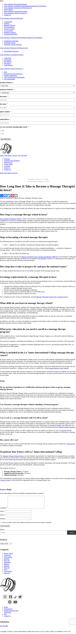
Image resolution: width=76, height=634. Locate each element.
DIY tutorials (8, 557)
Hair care (7, 560)
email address (5, 119)
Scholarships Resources (11, 51)
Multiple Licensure (10, 32)
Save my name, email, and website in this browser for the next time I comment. (27, 522)
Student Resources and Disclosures (11, 611)
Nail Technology (9, 27)
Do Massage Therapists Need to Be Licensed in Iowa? (51, 297)
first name (4, 96)
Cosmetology (8, 22)
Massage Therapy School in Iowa (13, 456)
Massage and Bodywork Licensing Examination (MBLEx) (39, 257)
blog (5, 614)
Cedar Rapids (8, 65)
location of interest (7, 82)
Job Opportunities (9, 79)
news (5, 569)
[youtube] (15, 602)
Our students (8, 571)
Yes (3, 130)
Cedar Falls (7, 58)
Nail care (7, 568)
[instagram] (5, 596)
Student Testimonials (10, 75)
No (3, 134)
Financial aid (71, 444)
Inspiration (7, 562)
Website (2, 518)
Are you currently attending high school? (14, 127)
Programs (24, 4)
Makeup (6, 564)
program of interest (7, 89)
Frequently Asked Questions (13, 44)
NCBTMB (42, 258)
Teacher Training (9, 29)
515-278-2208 (4, 626)
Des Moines (7, 61)
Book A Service (12, 155)
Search (2, 529)
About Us (24, 13)
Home (6, 607)
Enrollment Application (11, 41)
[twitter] (20, 596)
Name (2, 511)
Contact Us (7, 15)
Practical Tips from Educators (13, 74)
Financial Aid (27, 8)
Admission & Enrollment (38, 6)
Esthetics (7, 23)
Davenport (7, 63)
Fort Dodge (7, 60)
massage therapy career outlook (58, 368)
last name (4, 104)
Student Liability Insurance (66, 427)
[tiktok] (15, 597)
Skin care (7, 573)
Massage (6, 566)
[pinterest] (9, 602)
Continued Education (10, 34)
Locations (24, 11)
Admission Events (9, 43)
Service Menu (8, 9)
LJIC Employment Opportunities (14, 77)
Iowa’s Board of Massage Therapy (10, 219)
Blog (5, 72)
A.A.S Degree (8, 30)
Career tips (7, 555)
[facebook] (10, 596)
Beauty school (8, 553)
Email (2, 515)
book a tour (3, 155)
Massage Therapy (9, 25)
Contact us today (5, 480)
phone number (5, 112)
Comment (3, 508)
